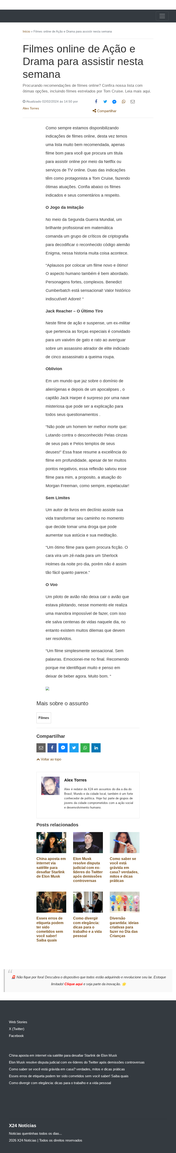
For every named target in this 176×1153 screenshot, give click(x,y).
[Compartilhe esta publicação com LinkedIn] (96, 747)
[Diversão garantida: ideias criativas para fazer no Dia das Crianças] (125, 902)
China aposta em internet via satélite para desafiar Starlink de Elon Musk (51, 867)
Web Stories (18, 1022)
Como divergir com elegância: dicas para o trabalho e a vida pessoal (87, 927)
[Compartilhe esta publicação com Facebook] (96, 101)
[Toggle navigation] (162, 16)
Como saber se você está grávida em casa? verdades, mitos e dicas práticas (67, 1069)
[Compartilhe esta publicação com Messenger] (114, 101)
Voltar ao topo (50, 759)
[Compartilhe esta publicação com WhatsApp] (123, 101)
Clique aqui (73, 984)
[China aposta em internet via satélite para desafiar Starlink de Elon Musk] (51, 842)
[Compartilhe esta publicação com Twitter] (105, 101)
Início (26, 31)
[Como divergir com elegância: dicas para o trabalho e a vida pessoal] (88, 902)
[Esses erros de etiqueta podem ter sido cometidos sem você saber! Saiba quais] (51, 902)
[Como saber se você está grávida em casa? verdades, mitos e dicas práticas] (125, 842)
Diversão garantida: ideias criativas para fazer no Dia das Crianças (124, 927)
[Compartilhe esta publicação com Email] (132, 101)
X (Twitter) (16, 1029)
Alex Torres (31, 108)
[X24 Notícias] (21, 16)
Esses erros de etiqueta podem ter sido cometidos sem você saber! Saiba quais (69, 1076)
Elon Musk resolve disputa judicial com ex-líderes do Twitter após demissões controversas (77, 1062)
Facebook (16, 1036)
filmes (43, 718)
